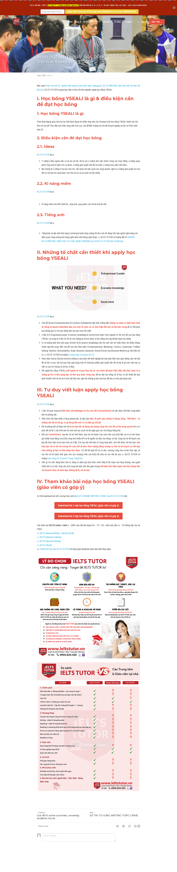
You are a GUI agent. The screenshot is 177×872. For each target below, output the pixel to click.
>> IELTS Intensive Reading (49, 541)
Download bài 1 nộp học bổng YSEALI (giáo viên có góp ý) (88, 505)
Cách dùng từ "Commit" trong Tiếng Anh (64, 458)
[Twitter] (123, 826)
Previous (42, 812)
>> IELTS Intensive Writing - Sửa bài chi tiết (55, 533)
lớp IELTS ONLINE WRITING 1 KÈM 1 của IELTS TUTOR (98, 496)
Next (91, 812)
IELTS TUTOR (43, 154)
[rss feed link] (138, 826)
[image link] (16, 22)
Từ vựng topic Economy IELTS (81, 354)
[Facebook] (117, 826)
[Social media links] (146, 22)
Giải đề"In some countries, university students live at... (58, 817)
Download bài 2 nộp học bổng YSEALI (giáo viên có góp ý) (88, 516)
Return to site (43, 826)
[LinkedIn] (129, 826)
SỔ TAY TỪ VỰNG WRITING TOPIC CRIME (114, 815)
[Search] (142, 22)
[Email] (135, 826)
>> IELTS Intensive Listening (49, 537)
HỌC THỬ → (156, 21)
